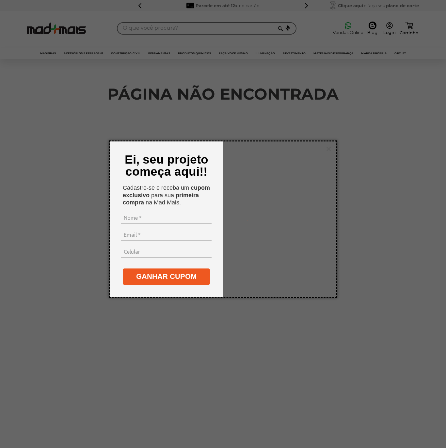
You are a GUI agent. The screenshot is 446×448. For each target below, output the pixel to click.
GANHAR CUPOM (166, 276)
